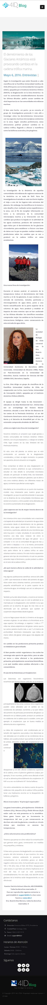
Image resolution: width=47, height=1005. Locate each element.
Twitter (23, 965)
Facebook (19, 965)
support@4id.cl (17, 936)
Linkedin (27, 965)
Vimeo (27, 970)
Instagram (19, 970)
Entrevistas (29, 75)
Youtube (23, 970)
